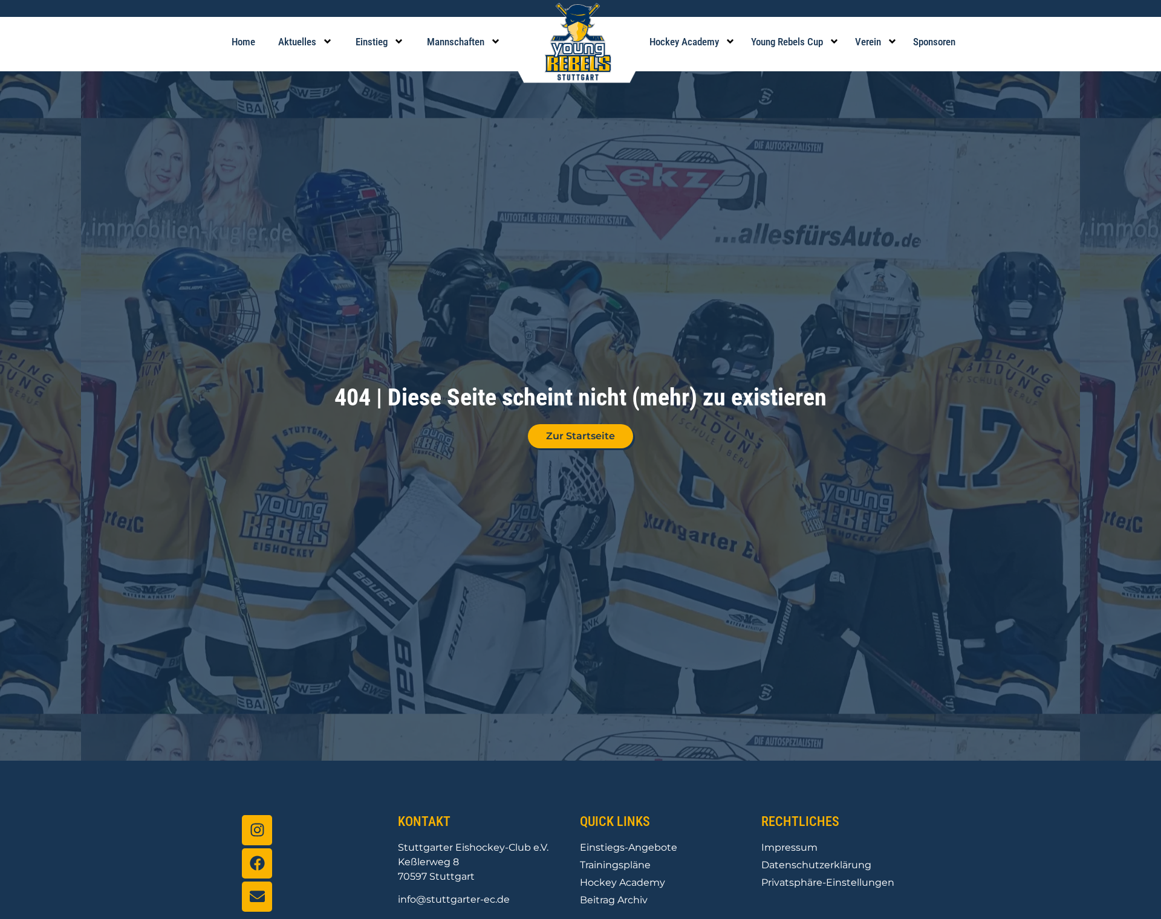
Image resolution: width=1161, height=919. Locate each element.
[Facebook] (257, 863)
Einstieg (372, 42)
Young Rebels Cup (787, 42)
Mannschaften (455, 42)
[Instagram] (257, 830)
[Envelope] (257, 897)
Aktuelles (297, 42)
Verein (868, 42)
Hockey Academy (684, 42)
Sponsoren (934, 42)
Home (243, 42)
